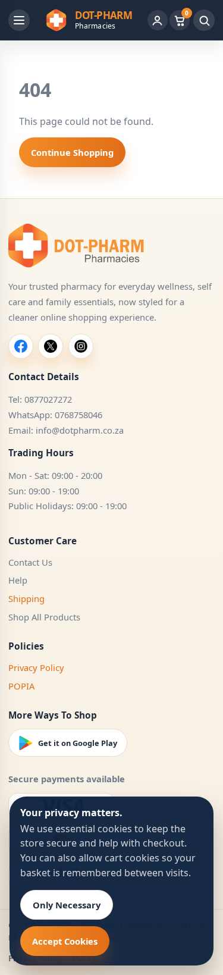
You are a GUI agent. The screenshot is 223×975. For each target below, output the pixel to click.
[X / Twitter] (50, 346)
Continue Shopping (72, 152)
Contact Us (30, 562)
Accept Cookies (65, 941)
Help (17, 580)
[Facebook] (20, 346)
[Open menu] (19, 20)
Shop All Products (44, 617)
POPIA (21, 686)
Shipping (26, 598)
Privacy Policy (36, 667)
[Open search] (204, 20)
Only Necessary (66, 905)
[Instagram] (80, 346)
